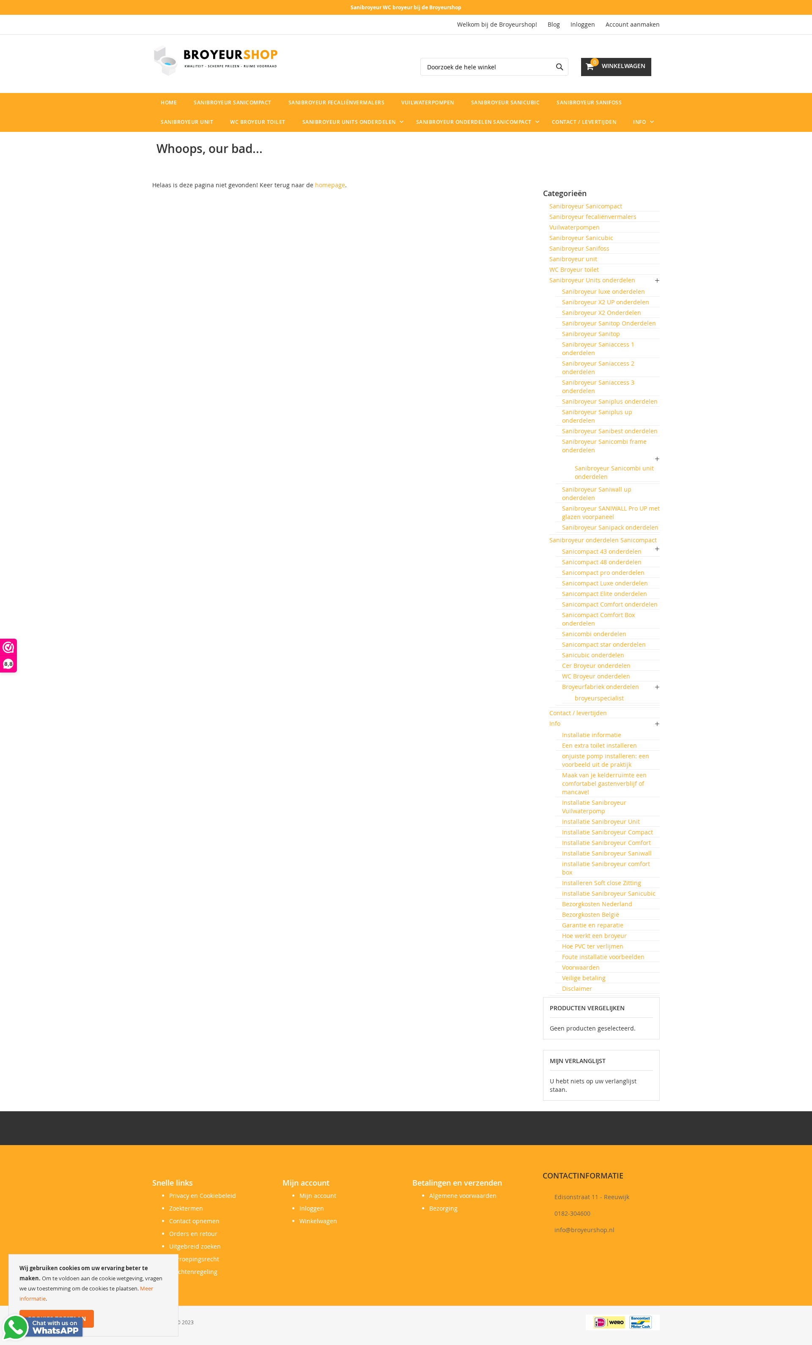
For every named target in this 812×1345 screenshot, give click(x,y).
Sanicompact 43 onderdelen (602, 551)
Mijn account (317, 1196)
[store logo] (215, 60)
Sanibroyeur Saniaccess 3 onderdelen (598, 386)
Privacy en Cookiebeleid (202, 1196)
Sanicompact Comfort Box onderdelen (598, 619)
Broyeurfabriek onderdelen (600, 687)
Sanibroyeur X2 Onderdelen (601, 313)
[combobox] (494, 67)
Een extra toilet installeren (599, 745)
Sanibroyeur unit (573, 259)
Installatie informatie (591, 735)
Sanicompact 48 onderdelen (602, 562)
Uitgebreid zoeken (195, 1246)
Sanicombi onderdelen (594, 634)
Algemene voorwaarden (463, 1196)
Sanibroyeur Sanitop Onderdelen (609, 323)
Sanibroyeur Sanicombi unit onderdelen (614, 472)
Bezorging (443, 1208)
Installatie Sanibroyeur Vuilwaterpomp (594, 806)
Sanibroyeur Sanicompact (585, 206)
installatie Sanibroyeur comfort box (606, 868)
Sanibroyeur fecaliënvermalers (592, 217)
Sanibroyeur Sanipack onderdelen (610, 527)
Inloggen (583, 24)
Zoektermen (186, 1208)
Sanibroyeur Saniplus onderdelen (610, 401)
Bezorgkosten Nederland (597, 904)
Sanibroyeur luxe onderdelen (603, 291)
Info (554, 723)
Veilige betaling (584, 978)
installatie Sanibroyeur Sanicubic (609, 893)
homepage (330, 185)
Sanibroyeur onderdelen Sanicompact (603, 540)
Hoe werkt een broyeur (594, 936)
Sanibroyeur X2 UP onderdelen (605, 302)
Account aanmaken (633, 24)
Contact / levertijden (578, 713)
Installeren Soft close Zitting (601, 883)
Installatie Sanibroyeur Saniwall (607, 853)
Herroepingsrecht (194, 1259)
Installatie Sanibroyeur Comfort (606, 843)
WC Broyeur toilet (574, 269)
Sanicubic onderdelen (593, 655)
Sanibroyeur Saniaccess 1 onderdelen (598, 348)
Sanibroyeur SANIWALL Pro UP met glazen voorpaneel (611, 512)
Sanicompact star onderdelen (604, 644)
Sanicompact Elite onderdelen (604, 594)
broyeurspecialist (599, 698)
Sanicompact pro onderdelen (603, 573)
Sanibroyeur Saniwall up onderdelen (596, 493)
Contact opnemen (194, 1221)
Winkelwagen (318, 1221)
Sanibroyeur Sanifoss (579, 248)
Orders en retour (193, 1234)
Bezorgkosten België (590, 914)
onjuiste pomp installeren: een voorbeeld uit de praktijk (605, 760)
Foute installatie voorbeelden (603, 957)
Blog (554, 24)
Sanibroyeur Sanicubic (581, 238)
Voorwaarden (581, 967)
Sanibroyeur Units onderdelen (592, 280)
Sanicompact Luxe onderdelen (605, 583)
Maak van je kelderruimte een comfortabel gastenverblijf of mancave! (604, 783)
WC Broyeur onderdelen (596, 676)
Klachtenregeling (193, 1272)
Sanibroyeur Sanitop (591, 334)
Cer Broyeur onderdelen (596, 666)
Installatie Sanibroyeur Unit (601, 821)
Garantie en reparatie (592, 925)
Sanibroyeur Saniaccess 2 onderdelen (598, 367)
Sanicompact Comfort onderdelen (610, 604)
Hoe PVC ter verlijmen (592, 946)
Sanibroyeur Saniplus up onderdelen (597, 416)
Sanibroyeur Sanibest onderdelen (610, 431)
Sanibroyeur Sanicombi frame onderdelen (604, 445)
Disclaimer (577, 988)
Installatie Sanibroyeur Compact (607, 832)
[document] (93, 1295)
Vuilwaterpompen (574, 227)
